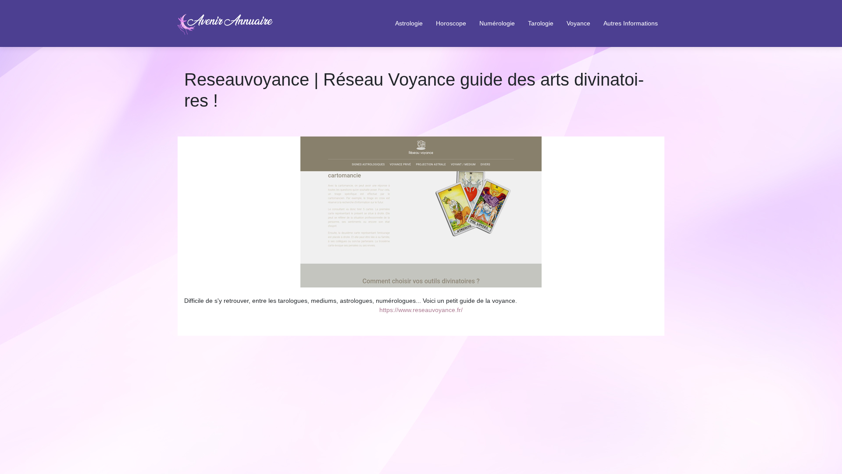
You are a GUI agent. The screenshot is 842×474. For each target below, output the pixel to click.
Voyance (578, 23)
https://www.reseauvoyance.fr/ (421, 309)
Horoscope (451, 23)
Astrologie (409, 23)
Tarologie (540, 23)
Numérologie (497, 23)
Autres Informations (630, 23)
